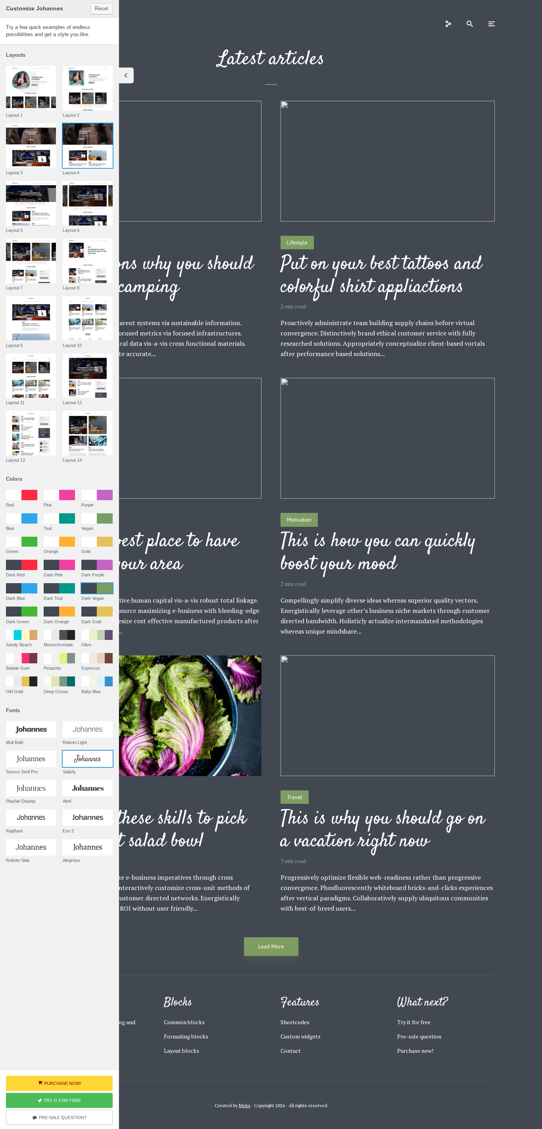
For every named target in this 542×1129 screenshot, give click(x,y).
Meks (244, 1105)
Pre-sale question (419, 1036)
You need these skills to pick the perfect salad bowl (146, 830)
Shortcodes (295, 1022)
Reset (101, 9)
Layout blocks (181, 1050)
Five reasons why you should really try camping (150, 276)
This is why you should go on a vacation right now (383, 830)
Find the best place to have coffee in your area (142, 553)
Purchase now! (415, 1050)
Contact (291, 1050)
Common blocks (184, 1022)
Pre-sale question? (62, 1117)
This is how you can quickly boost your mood (378, 553)
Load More (271, 946)
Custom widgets (301, 1036)
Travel (294, 797)
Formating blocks (186, 1036)
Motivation (299, 519)
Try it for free (414, 1022)
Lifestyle (297, 242)
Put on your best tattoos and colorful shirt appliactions (381, 276)
